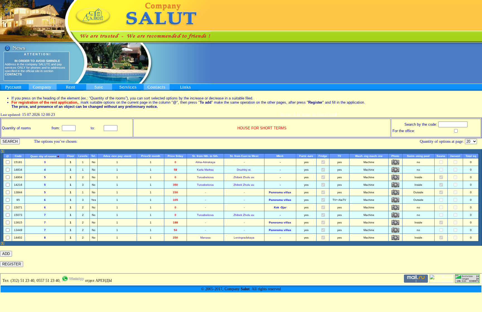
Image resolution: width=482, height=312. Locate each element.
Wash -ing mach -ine (369, 156)
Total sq (471, 156)
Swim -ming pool (418, 156)
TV (339, 156)
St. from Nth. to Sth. (205, 156)
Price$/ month (150, 156)
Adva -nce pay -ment (117, 156)
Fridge (323, 156)
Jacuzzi (455, 156)
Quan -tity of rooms (43, 156)
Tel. (93, 156)
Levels (83, 156)
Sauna (441, 156)
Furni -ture (306, 156)
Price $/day (175, 156)
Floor (70, 156)
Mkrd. (280, 156)
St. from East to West (244, 156)
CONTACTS (13, 74)
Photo (395, 156)
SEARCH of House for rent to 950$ (308, 115)
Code (18, 156)
